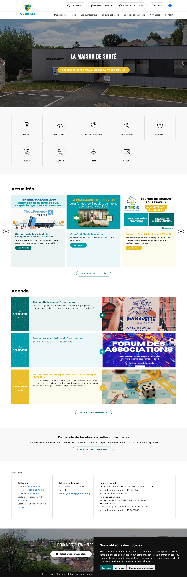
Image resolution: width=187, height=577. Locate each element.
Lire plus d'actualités (93, 273)
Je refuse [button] (119, 568)
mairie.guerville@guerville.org (74, 493)
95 (42, 490)
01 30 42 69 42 (31, 493)
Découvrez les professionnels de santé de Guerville (93, 70)
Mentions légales (78, 574)
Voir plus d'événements (93, 412)
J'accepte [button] (106, 568)
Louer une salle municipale (93, 449)
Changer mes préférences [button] (141, 568)
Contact (169, 15)
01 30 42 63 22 (32, 486)
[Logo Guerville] (28, 9)
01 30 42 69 (35, 490)
